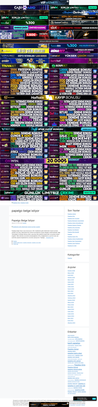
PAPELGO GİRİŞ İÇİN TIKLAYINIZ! (49, 41)
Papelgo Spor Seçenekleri (74, 241)
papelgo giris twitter (78, 362)
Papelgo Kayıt (80, 373)
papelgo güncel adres (75, 369)
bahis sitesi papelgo (73, 337)
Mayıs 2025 (71, 279)
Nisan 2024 (71, 304)
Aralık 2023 (71, 313)
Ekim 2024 (70, 291)
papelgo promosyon (80, 380)
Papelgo (15, 241)
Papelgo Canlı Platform (74, 243)
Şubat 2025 (71, 282)
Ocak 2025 (70, 284)
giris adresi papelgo (71, 339)
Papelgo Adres (78, 345)
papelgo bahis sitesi (75, 353)
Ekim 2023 (70, 318)
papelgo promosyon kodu (74, 381)
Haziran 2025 (71, 277)
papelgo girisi (71, 362)
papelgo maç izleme (77, 374)
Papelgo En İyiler (72, 245)
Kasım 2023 (71, 316)
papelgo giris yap (71, 365)
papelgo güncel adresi (73, 371)
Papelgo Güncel (73, 367)
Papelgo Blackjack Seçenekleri (76, 220)
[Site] (24, 71)
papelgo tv (81, 383)
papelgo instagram (27, 242)
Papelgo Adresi (72, 214)
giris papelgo (78, 339)
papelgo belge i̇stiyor (18, 242)
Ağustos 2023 (71, 322)
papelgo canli (79, 355)
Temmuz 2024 (71, 298)
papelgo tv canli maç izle (76, 386)
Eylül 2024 (70, 293)
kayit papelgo (74, 343)
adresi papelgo (71, 335)
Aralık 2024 (71, 286)
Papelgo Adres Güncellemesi (75, 223)
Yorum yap (15, 244)
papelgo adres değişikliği (72, 347)
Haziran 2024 (71, 300)
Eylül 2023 (70, 320)
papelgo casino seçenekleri (72, 359)
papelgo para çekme (73, 378)
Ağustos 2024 (71, 295)
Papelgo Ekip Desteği (73, 232)
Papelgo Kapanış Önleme (74, 225)
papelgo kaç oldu (71, 374)
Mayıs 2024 (71, 302)
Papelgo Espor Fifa (73, 236)
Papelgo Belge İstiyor (23, 220)
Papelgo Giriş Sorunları (74, 227)
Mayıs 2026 (71, 273)
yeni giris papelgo (72, 393)
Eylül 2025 (70, 275)
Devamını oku (49, 237)
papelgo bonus (71, 355)
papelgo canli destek (73, 357)
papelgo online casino (71, 376)
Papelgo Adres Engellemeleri (75, 239)
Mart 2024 (70, 307)
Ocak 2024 (71, 311)
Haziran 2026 (71, 270)
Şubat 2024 (71, 309)
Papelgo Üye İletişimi (73, 230)
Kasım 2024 (71, 289)
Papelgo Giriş (71, 216)
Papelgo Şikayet (72, 391)
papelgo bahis (72, 351)
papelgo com (80, 359)
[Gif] (49, 97)
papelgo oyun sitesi (36, 242)
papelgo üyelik (79, 390)
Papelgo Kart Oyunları (73, 218)
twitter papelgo (81, 391)
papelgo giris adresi (74, 361)
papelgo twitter (77, 387)
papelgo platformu (71, 380)
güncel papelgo (80, 340)
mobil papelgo (71, 345)
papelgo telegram (73, 383)
